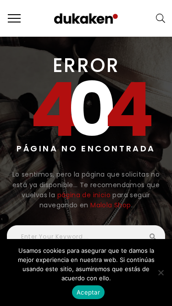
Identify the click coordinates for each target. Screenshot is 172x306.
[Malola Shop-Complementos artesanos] (86, 18)
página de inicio (84, 195)
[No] (160, 272)
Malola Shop (110, 205)
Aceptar (88, 292)
